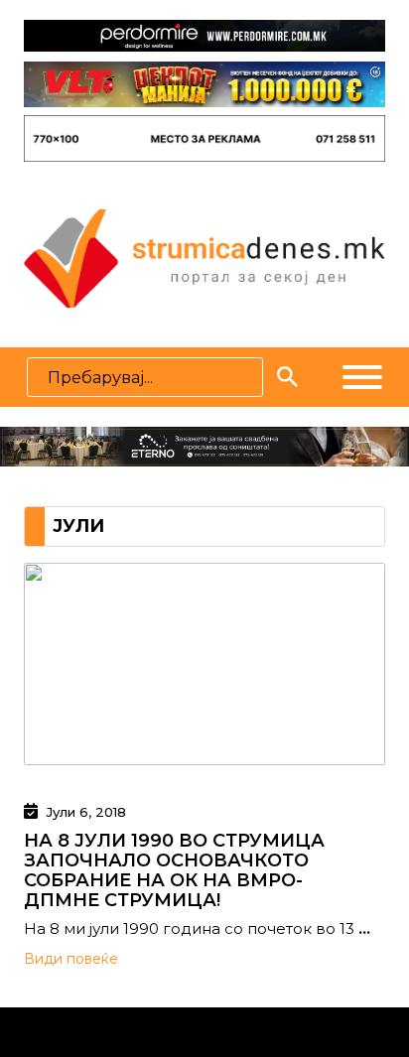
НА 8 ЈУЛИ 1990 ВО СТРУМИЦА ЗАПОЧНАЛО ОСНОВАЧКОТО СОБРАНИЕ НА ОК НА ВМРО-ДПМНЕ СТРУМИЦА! (174, 870)
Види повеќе (71, 959)
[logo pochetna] (204, 257)
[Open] (362, 377)
